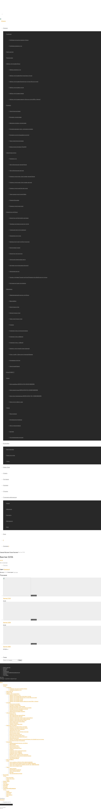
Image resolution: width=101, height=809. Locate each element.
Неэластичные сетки (14, 313)
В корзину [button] (34, 595)
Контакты (8, 515)
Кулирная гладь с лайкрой (16, 342)
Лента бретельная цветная (16, 170)
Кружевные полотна (14, 360)
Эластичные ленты (11, 152)
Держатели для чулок (15, 235)
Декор (8, 408)
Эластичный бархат (14, 366)
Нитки (7, 378)
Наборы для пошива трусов (16, 87)
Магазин (7, 552)
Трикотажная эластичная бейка (17, 194)
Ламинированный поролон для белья (19, 295)
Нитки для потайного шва (16, 402)
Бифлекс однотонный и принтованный (19, 348)
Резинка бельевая (14, 200)
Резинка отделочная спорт (16, 206)
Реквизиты (6, 671)
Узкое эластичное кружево (16, 141)
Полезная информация (10, 497)
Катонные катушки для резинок (17, 283)
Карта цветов (9, 52)
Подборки (8, 34)
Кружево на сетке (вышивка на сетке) (19, 135)
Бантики (11, 431)
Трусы (7, 461)
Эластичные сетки (14, 307)
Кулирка (11, 324)
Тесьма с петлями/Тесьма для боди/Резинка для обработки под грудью (28, 277)
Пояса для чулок (10, 455)
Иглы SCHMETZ (10, 372)
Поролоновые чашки (14, 247)
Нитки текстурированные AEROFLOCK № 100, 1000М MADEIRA (25, 396)
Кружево (8, 105)
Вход (4, 534)
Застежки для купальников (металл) (18, 265)
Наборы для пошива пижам (16, 93)
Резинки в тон (13, 158)
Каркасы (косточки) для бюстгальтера (19, 241)
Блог (7, 527)
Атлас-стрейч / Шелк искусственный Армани (21, 354)
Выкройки (6, 443)
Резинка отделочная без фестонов (18, 188)
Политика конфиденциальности (11, 672)
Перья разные (13, 413)
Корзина (5, 485)
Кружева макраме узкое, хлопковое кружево (21, 129)
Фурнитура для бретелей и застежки (18, 218)
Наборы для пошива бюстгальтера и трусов (20, 75)
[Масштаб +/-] (0, 807)
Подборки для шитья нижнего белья (18, 40)
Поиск (20, 660)
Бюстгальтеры (10, 449)
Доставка (6, 479)
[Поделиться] (3, 807)
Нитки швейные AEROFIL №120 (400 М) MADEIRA (21, 384)
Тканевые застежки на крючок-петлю (19, 224)
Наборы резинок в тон (15, 69)
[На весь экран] (2, 807)
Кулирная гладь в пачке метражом (18, 330)
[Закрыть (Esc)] (5, 807)
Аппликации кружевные (15, 419)
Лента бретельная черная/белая (18, 164)
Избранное (9, 509)
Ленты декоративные (15, 425)
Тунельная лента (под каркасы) (17, 230)
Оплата (5, 473)
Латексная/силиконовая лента (17, 259)
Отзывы (5, 491)
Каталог (5, 28)
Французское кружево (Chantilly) (17, 147)
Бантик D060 (7, 646)
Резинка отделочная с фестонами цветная (20, 182)
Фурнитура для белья (12, 212)
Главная (2, 552)
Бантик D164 (7, 598)
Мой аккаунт (9, 521)
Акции (8, 503)
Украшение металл (14, 271)
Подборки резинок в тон (15, 46)
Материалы (9, 289)
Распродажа (9, 58)
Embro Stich (6, 467)
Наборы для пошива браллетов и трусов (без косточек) (23, 81)
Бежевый (7, 569)
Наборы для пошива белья (13, 63)
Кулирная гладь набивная (16, 336)
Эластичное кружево (15, 111)
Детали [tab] (5, 565)
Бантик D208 (7, 622)
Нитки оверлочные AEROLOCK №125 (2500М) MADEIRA (23, 390)
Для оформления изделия (16, 437)
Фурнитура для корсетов (15, 253)
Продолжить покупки (6, 804)
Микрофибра (12, 301)
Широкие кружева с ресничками (17, 123)
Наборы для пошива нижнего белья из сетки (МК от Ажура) (24, 99)
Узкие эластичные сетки (15, 319)
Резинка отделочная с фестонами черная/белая (22, 176)
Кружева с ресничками (15, 117)
